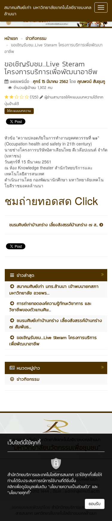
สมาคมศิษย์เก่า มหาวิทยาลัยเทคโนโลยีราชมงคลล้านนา (47, 10)
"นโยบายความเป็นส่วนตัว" (69, 487)
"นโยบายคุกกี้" (19, 493)
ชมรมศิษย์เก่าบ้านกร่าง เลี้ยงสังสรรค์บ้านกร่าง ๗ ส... (54, 225)
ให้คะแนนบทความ (19, 110)
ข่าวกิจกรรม (27, 379)
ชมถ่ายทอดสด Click (51, 200)
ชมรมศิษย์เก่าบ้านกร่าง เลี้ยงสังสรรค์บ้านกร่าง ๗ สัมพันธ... (55, 323)
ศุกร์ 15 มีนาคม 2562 (50, 81)
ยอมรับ (95, 504)
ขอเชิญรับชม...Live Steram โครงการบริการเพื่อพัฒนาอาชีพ (53, 340)
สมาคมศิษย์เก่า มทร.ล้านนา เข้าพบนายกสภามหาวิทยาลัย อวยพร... (54, 289)
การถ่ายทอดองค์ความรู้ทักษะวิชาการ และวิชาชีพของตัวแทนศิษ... (50, 306)
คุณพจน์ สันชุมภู (91, 81)
